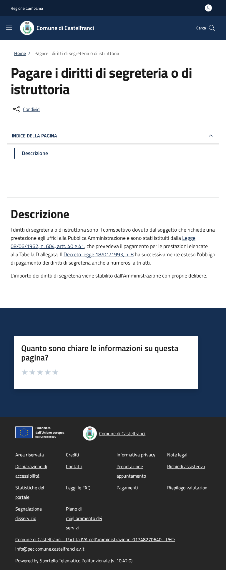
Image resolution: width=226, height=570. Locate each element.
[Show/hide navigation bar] (9, 27)
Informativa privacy (136, 454)
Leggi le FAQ (78, 487)
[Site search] (211, 27)
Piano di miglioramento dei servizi (84, 518)
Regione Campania (27, 8)
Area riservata (29, 454)
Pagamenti (127, 487)
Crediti (72, 454)
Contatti (74, 466)
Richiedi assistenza (186, 466)
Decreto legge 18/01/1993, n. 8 (99, 254)
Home (20, 53)
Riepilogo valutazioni (188, 487)
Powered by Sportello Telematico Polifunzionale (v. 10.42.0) (73, 560)
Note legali (178, 454)
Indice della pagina (34, 135)
